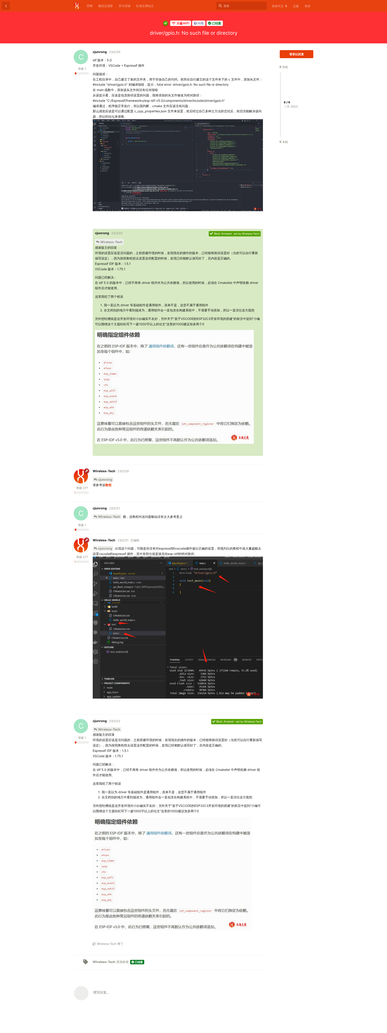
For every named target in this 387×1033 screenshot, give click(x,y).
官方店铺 (124, 6)
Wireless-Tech (111, 242)
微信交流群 (105, 6)
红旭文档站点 (145, 6)
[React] (248, 224)
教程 (108, 485)
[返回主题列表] (6, 6)
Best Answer (223, 233)
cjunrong (105, 479)
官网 (89, 6)
